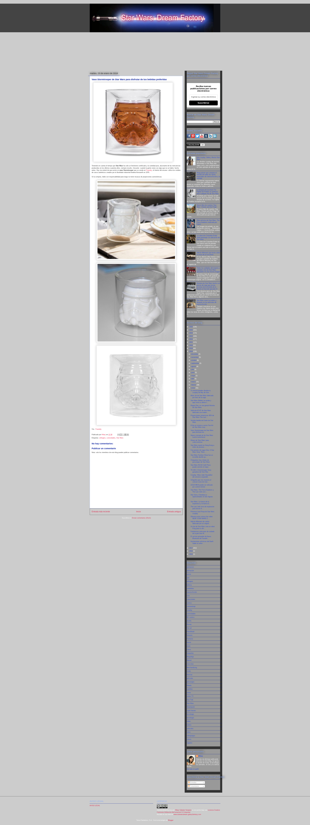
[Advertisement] (155, 51)
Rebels (189, 685)
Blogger (170, 820)
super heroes (191, 710)
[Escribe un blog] (121, 434)
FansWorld (190, 632)
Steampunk (191, 707)
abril (193, 379)
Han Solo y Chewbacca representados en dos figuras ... (202, 497)
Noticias (189, 675)
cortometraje (191, 606)
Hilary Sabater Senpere (183, 810)
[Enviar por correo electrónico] (118, 434)
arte (188, 578)
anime (189, 574)
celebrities (190, 588)
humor (189, 642)
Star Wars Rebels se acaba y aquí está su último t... (201, 401)
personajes (190, 682)
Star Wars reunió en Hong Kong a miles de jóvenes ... (202, 446)
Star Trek (190, 700)
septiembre (195, 363)
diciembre (194, 354)
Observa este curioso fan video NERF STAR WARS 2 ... (202, 517)
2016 (191, 551)
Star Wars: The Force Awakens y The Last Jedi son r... (202, 491)
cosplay (189, 610)
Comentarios (194, 786)
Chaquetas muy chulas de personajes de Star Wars (200, 461)
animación (190, 571)
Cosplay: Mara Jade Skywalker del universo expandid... (201, 476)
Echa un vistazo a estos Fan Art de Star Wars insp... (202, 426)
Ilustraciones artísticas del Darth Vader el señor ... (202, 542)
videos (189, 739)
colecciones (191, 599)
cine (188, 596)
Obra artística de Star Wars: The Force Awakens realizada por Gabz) (208, 222)
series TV (190, 696)
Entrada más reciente (101, 512)
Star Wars (119, 438)
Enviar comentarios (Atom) (141, 518)
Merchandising (192, 667)
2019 (191, 348)
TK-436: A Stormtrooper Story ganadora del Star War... (201, 471)
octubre (194, 360)
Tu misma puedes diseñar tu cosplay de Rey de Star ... (201, 391)
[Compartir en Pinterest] (128, 434)
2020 (191, 345)
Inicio (138, 512)
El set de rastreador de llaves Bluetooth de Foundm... (201, 537)
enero (193, 388)
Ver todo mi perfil (193, 769)
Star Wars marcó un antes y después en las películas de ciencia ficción (206, 302)
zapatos (189, 743)
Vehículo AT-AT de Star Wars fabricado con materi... (201, 411)
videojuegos (191, 736)
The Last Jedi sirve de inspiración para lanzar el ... (202, 507)
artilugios (102, 438)
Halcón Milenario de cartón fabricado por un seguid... (200, 522)
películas (190, 678)
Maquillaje (190, 657)
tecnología (190, 718)
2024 (191, 333)
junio (193, 372)
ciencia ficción (192, 592)
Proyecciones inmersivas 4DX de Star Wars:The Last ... (202, 416)
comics (189, 603)
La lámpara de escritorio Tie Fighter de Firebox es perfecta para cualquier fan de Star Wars (208, 192)
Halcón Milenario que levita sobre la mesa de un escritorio (208, 254)
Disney (189, 624)
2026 (191, 327)
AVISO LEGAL (95, 805)
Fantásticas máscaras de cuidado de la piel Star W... (202, 532)
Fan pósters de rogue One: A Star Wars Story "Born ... (202, 451)
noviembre (195, 357)
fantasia (189, 635)
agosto (193, 366)
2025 (191, 330)
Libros (189, 649)
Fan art (189, 628)
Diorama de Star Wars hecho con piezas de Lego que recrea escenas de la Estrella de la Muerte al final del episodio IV (208, 286)
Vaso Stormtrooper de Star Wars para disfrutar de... (202, 431)
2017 (191, 548)
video (188, 732)
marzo (193, 382)
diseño (189, 621)
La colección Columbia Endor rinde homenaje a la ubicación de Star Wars (208, 237)
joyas (188, 646)
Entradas (193, 782)
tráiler (189, 721)
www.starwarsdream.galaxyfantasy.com (187, 814)
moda (189, 671)
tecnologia (190, 714)
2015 (191, 554)
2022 (191, 339)
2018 (191, 351)
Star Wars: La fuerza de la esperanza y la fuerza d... (200, 502)
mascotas (190, 664)
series (189, 693)
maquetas (190, 653)
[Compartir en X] (123, 434)
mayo (193, 376)
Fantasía (190, 639)
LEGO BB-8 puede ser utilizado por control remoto (202, 486)
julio (192, 369)
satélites (190, 689)
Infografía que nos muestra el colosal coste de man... (201, 481)
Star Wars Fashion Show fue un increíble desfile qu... (202, 456)
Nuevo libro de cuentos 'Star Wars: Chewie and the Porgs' (207, 206)
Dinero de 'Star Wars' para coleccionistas (200, 441)
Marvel (189, 660)
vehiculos (190, 728)
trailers (189, 725)
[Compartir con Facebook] (125, 434)
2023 (191, 336)
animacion (190, 567)
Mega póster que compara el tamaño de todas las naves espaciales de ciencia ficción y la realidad (208, 175)
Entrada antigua (174, 512)
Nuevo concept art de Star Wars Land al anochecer (202, 436)
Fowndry (149, 170)
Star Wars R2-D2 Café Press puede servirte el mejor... (201, 466)
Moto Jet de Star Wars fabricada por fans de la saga (202, 396)
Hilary (200, 756)
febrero (194, 385)
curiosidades (111, 438)
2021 (191, 342)
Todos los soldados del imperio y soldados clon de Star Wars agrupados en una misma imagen (208, 270)
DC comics (190, 617)
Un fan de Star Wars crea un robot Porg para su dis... (203, 527)
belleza (189, 585)
